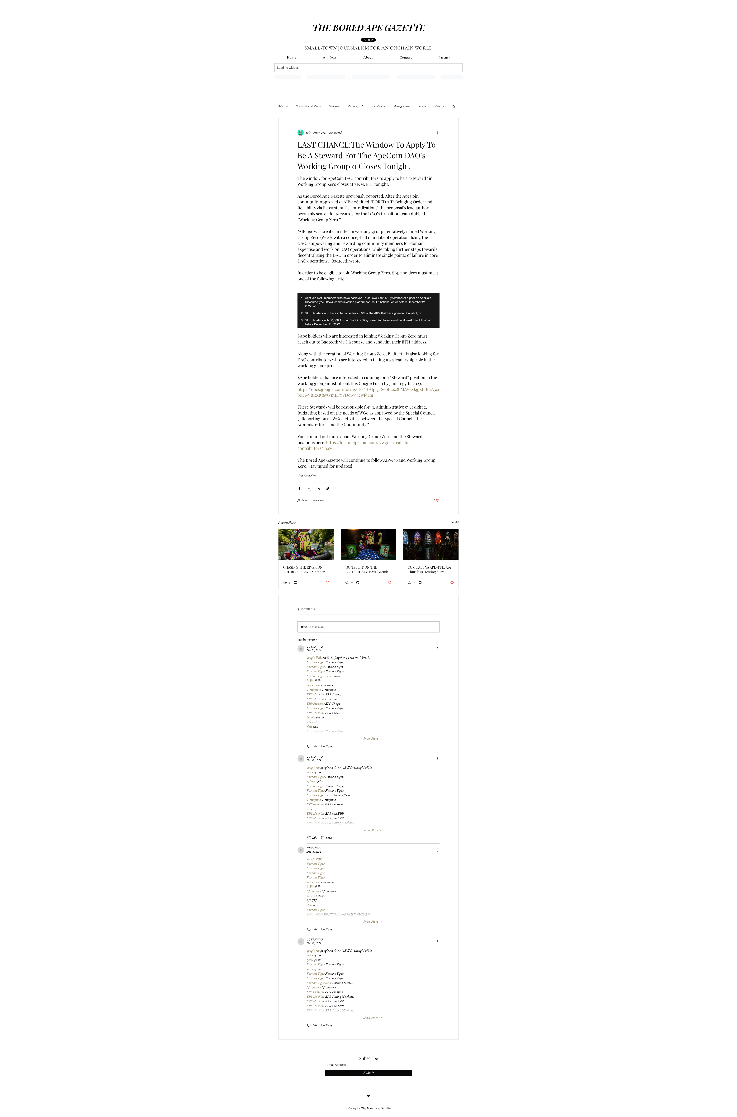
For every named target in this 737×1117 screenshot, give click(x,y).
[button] (454, 106)
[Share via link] (327, 488)
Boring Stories (402, 106)
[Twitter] (368, 1096)
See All (455, 522)
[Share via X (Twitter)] (309, 488)
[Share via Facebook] (299, 488)
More (437, 106)
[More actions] (437, 132)
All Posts (283, 106)
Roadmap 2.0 (355, 106)
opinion (422, 106)
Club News (334, 106)
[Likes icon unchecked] (309, 746)
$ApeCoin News (307, 475)
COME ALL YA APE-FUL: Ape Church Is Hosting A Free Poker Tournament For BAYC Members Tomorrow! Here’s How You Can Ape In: (430, 569)
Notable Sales (378, 106)
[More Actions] (437, 648)
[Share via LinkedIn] (318, 488)
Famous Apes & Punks (308, 106)
